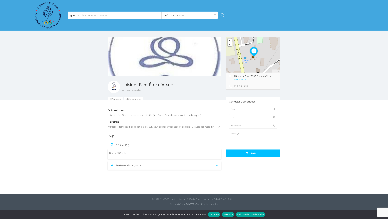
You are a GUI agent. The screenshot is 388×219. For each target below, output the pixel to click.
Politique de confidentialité (250, 214)
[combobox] (189, 15)
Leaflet (276, 71)
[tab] (164, 145)
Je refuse (228, 214)
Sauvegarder (134, 99)
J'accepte (214, 214)
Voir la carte (240, 79)
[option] (164, 56)
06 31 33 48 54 (241, 86)
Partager (116, 99)
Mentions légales (209, 204)
